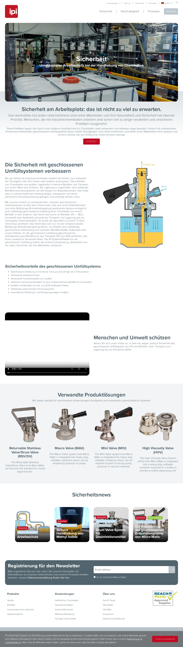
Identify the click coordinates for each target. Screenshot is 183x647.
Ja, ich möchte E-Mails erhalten (111, 577)
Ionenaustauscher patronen (20, 609)
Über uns (127, 3)
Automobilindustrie (64, 609)
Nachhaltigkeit (130, 11)
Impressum (108, 614)
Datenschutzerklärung (113, 618)
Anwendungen (112, 3)
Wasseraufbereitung (64, 614)
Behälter (11, 605)
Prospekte (153, 3)
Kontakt (171, 11)
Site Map (107, 609)
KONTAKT (91, 141)
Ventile (10, 600)
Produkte (154, 11)
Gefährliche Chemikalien (67, 600)
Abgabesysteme (15, 614)
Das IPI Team (109, 600)
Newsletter (108, 605)
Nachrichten (139, 3)
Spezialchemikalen (64, 605)
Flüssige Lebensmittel (65, 618)
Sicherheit (105, 11)
